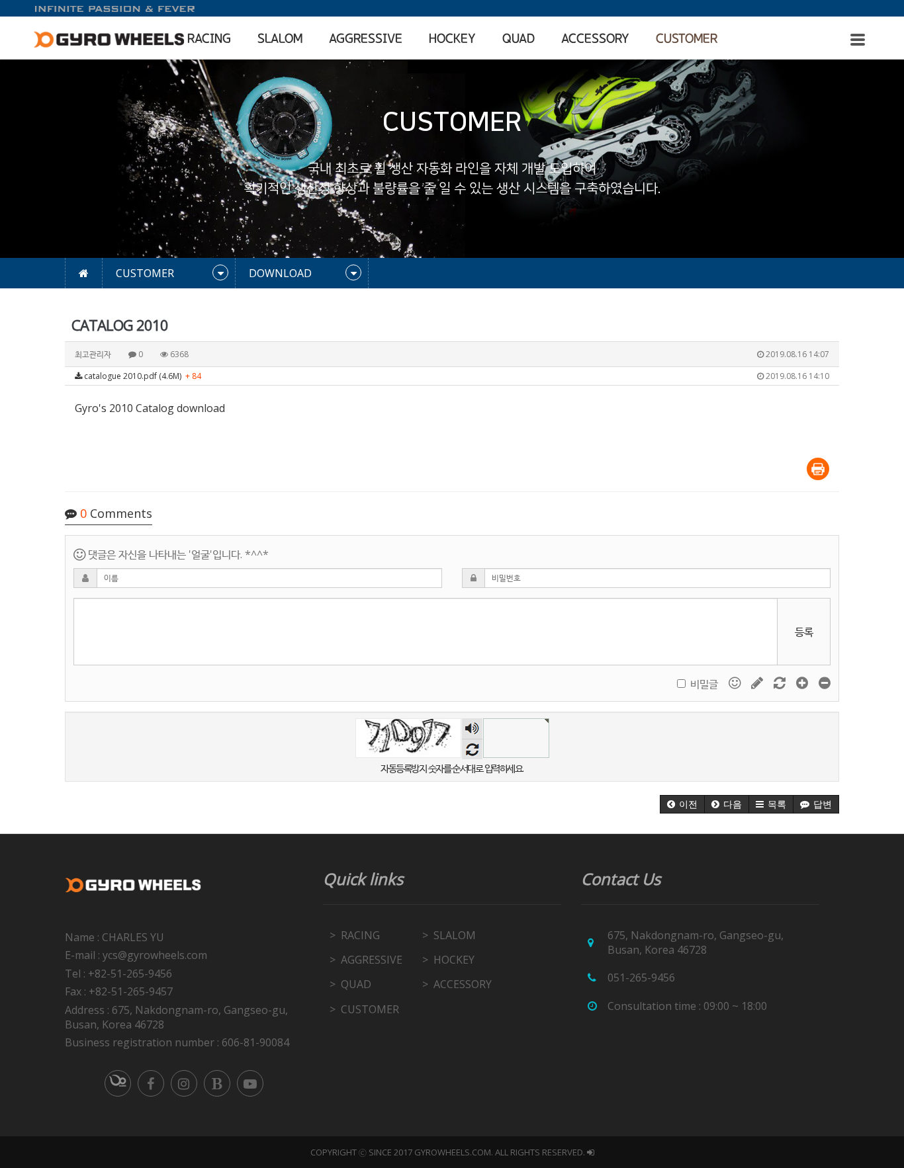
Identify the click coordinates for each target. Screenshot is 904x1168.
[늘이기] (803, 682)
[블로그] (217, 1083)
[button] (682, 804)
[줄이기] (825, 682)
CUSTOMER (686, 39)
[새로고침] (781, 682)
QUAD (518, 39)
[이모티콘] (736, 682)
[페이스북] (151, 1083)
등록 (804, 631)
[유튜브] (250, 1083)
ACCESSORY (595, 39)
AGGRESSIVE (365, 39)
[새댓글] (758, 682)
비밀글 (704, 684)
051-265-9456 (641, 977)
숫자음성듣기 (472, 728)
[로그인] (590, 1152)
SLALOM (279, 39)
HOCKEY (452, 39)
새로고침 (472, 749)
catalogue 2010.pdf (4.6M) (455, 376)
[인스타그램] (184, 1083)
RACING (209, 39)
